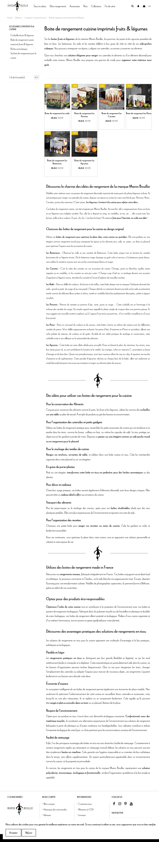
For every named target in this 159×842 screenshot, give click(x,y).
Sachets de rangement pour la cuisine (23, 55)
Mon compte (49, 804)
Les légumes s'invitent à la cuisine (21, 28)
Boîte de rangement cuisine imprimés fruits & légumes (22, 42)
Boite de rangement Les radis (57, 113)
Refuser (28, 833)
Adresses (47, 815)
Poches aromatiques (18, 49)
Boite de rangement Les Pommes (84, 115)
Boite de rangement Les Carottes (112, 115)
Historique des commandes (55, 809)
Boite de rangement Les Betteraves (57, 162)
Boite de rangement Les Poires (138, 113)
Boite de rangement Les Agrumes (84, 162)
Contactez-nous (85, 804)
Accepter (13, 833)
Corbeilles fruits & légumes (22, 35)
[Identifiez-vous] (138, 6)
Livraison (82, 815)
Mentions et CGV (86, 809)
